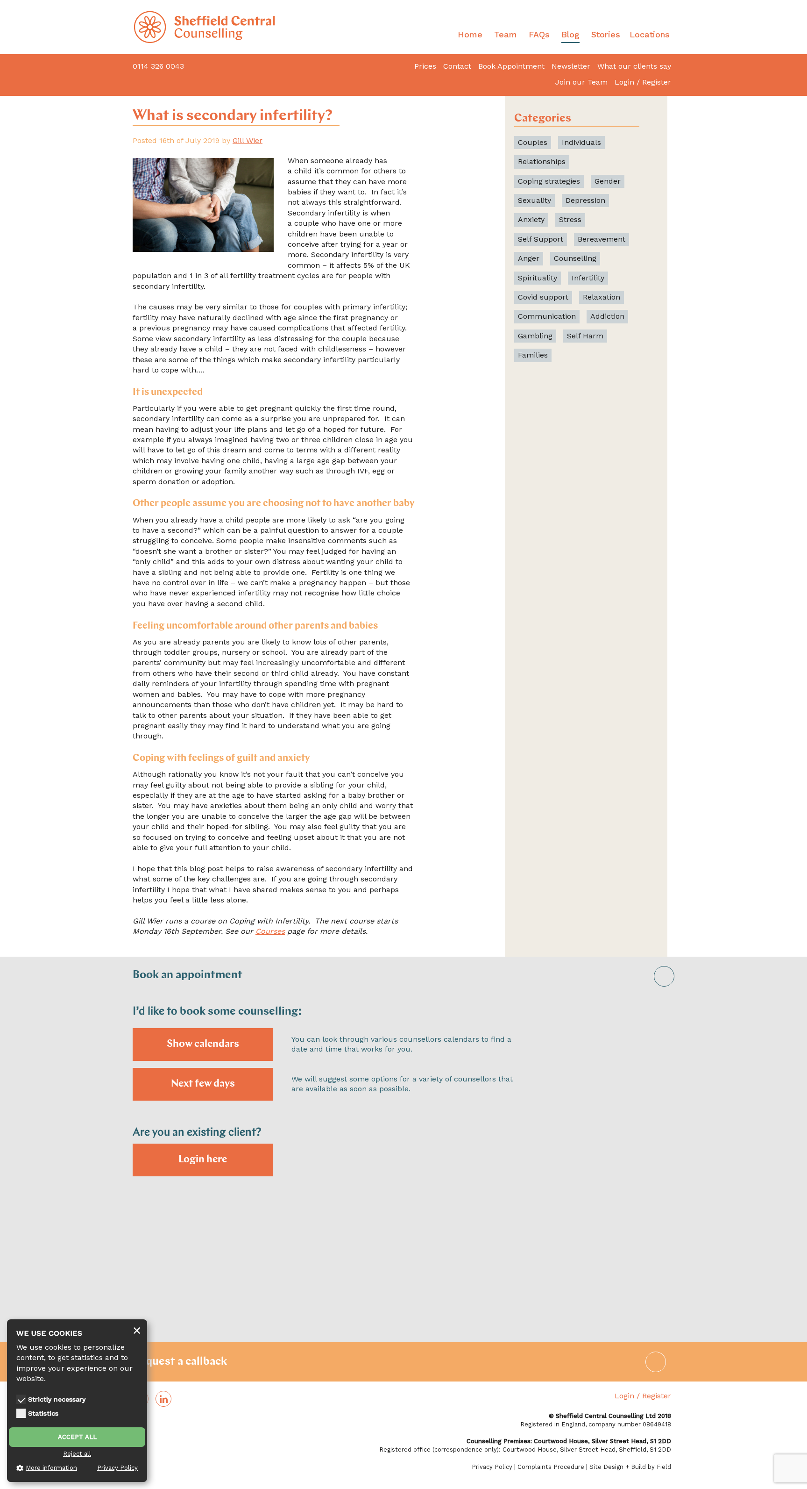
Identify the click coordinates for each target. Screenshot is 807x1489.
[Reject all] (137, 1331)
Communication (547, 316)
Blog (570, 34)
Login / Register (643, 82)
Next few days (203, 1084)
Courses (270, 931)
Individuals (581, 142)
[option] (403, 1180)
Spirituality (537, 277)
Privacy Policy (492, 1466)
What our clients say (634, 66)
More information (51, 1467)
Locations (650, 34)
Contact (457, 66)
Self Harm (585, 335)
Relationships (542, 161)
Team (505, 34)
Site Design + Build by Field (630, 1466)
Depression (585, 200)
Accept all (77, 1436)
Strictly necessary (56, 1399)
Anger (528, 258)
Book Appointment (511, 66)
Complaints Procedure (550, 1466)
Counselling (575, 258)
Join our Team (581, 82)
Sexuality (534, 200)
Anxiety (531, 219)
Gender (608, 181)
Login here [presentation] (202, 1159)
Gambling (535, 335)
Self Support (540, 239)
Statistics (43, 1413)
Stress (570, 219)
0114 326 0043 (158, 66)
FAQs (539, 34)
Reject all (77, 1453)
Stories (605, 34)
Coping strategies (549, 181)
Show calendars (203, 1044)
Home (470, 34)
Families (533, 355)
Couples (532, 142)
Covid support (543, 297)
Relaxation (601, 297)
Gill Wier (247, 140)
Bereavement (601, 239)
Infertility (588, 277)
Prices (425, 66)
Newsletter (571, 66)
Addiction (607, 316)
